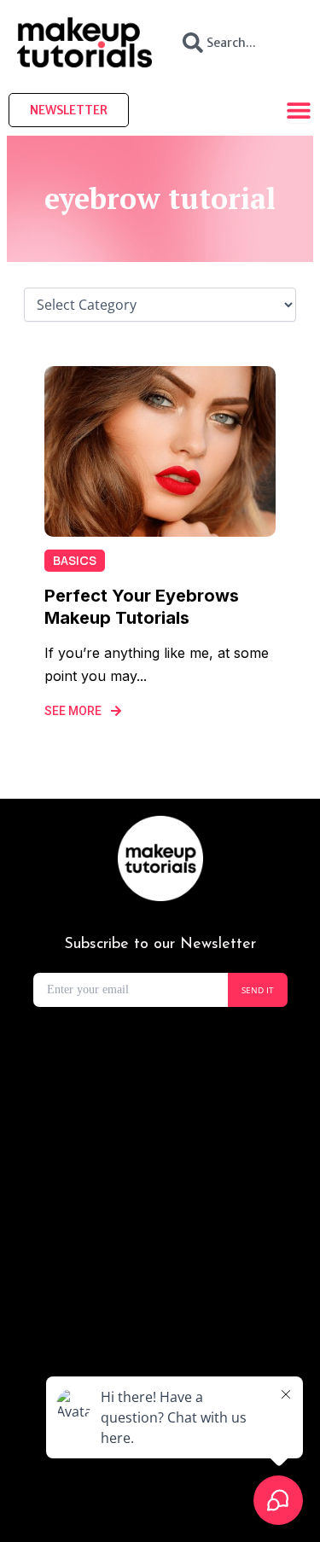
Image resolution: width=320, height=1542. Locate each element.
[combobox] (236, 43)
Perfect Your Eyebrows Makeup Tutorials (141, 606)
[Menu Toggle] (298, 110)
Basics (74, 560)
